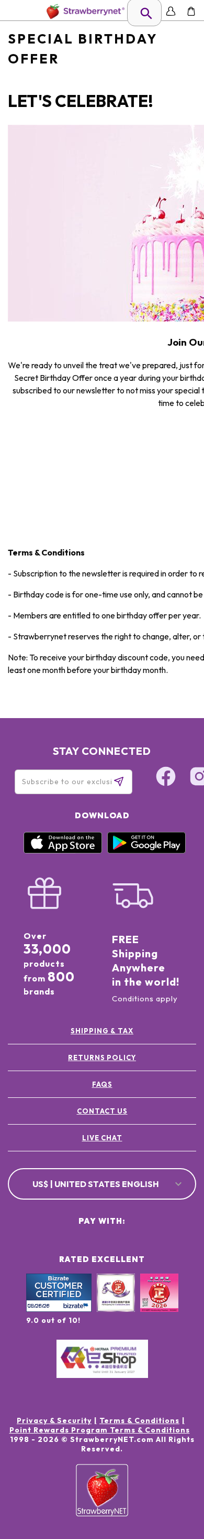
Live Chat (102, 1138)
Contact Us (102, 1111)
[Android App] (146, 851)
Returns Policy (102, 1057)
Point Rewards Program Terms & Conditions (99, 1430)
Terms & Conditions (139, 1420)
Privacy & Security (54, 1420)
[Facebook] (165, 778)
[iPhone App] (63, 851)
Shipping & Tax (102, 1031)
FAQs (102, 1084)
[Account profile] (171, 11)
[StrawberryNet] (83, 11)
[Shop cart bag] (191, 11)
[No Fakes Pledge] (159, 1304)
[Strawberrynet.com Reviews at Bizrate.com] (59, 1309)
